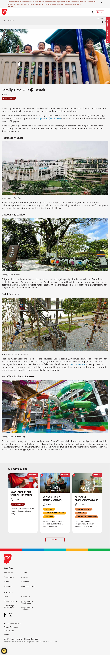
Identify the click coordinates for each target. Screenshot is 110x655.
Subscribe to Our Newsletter (108, 30)
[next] (12, 6)
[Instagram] (10, 614)
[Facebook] (5, 615)
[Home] (4, 20)
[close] (101, 2)
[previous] (9, 6)
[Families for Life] (4, 12)
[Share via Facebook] (103, 22)
